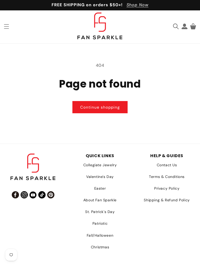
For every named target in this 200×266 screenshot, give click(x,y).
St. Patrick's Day (100, 211)
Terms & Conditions (167, 176)
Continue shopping (100, 107)
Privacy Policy (166, 188)
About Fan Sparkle (100, 200)
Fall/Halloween (100, 235)
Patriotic (100, 223)
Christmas (100, 247)
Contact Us (167, 165)
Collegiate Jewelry (100, 165)
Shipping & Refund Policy (167, 200)
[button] (6, 26)
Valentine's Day (100, 176)
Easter (100, 188)
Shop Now (137, 5)
